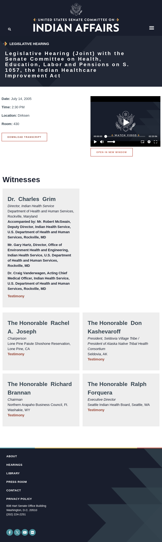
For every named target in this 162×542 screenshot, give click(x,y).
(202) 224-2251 (16, 514)
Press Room (16, 481)
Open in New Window (111, 152)
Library (13, 473)
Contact (13, 490)
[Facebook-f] (9, 532)
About (11, 456)
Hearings (14, 464)
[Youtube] (25, 532)
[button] (152, 28)
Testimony (16, 296)
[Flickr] (32, 532)
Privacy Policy (19, 498)
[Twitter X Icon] (17, 532)
